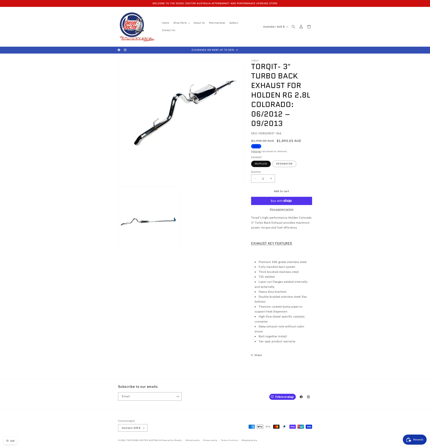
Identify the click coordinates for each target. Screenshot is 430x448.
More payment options (281, 209)
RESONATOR (284, 163)
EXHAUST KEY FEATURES (271, 243)
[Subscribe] (177, 396)
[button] (181, 23)
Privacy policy (210, 440)
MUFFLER (261, 163)
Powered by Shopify (172, 440)
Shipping (256, 151)
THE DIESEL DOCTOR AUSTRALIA (144, 440)
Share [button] (258, 354)
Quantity (256, 171)
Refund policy (193, 440)
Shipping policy (249, 440)
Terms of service (229, 440)
